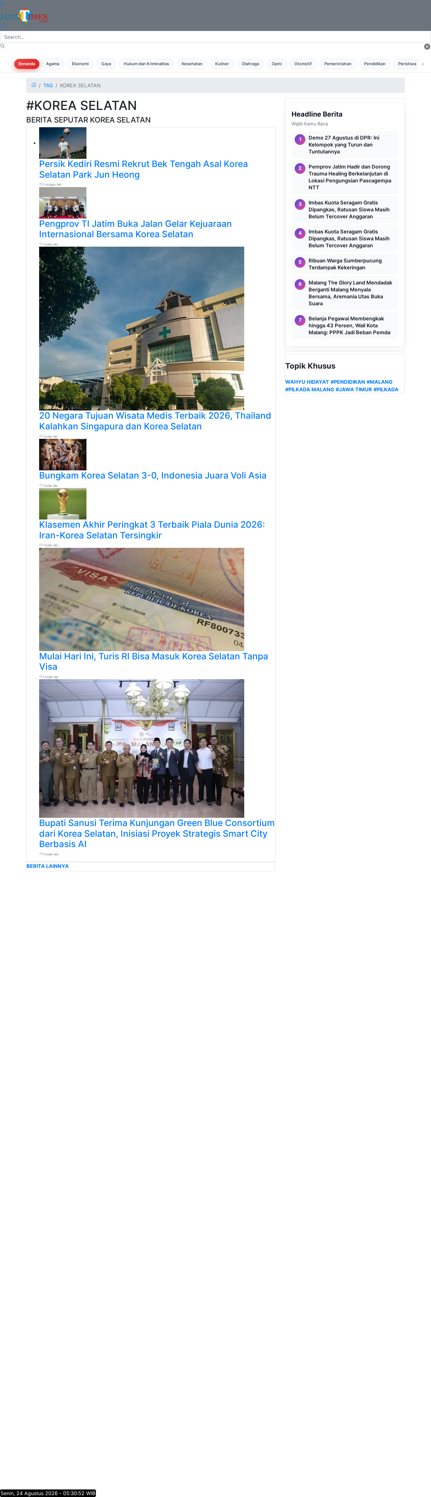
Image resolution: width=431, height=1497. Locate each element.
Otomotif (303, 63)
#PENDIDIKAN (348, 382)
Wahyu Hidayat (307, 382)
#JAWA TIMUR (354, 389)
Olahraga (250, 63)
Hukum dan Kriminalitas (146, 63)
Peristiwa (407, 63)
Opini (277, 63)
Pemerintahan (337, 63)
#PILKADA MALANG (309, 389)
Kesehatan (192, 63)
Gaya (106, 63)
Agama (52, 63)
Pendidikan (375, 63)
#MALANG (380, 382)
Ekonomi (80, 63)
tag (48, 85)
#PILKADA (386, 389)
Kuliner (222, 63)
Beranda (27, 63)
